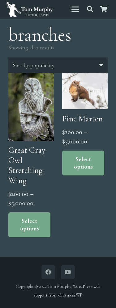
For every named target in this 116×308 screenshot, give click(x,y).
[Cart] (103, 9)
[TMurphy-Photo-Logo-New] (30, 9)
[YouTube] (68, 272)
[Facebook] (48, 272)
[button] (75, 9)
